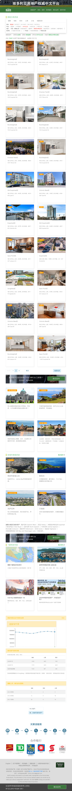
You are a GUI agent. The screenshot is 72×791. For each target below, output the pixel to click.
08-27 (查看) (11, 699)
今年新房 (18, 26)
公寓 (26, 21)
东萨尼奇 (53, 28)
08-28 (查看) (11, 695)
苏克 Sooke (39, 529)
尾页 (27, 370)
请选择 (12, 26)
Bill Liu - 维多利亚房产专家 (36, 771)
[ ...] (17, 30)
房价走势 (56, 10)
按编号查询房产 (37, 713)
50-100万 (23, 24)
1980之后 (39, 26)
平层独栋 (55, 441)
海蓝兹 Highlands (50, 529)
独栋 (15, 21)
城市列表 (63, 10)
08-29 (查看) (11, 692)
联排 (20, 21)
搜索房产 (33, 10)
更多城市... (40, 531)
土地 (32, 21)
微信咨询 (56, 379)
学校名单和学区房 (24, 765)
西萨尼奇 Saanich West (28, 525)
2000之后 (32, 26)
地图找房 (39, 21)
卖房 (43, 10)
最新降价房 (48, 441)
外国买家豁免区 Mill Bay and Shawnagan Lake (21, 531)
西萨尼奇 (59, 28)
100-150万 (30, 24)
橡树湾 (30, 28)
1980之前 (46, 26)
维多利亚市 (24, 28)
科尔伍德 (18, 30)
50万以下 (17, 24)
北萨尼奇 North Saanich (31, 527)
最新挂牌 (47, 439)
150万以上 (37, 24)
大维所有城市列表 (43, 763)
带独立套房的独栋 (56, 439)
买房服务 (49, 10)
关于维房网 (16, 763)
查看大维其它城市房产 (13, 525)
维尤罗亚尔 (46, 28)
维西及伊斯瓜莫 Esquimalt (56, 525)
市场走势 (35, 765)
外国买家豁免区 (34, 30)
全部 (9, 21)
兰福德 (13, 30)
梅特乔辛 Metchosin (26, 529)
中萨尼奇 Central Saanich (49, 527)
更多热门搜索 (45, 443)
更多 (63, 618)
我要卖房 (32, 763)
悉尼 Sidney (42, 525)
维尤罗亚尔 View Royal (14, 527)
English (8, 763)
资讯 (38, 10)
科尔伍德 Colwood (12, 529)
